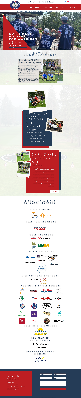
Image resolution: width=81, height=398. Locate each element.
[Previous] (5, 31)
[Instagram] (68, 1)
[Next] (75, 31)
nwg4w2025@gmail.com (14, 388)
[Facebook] (65, 1)
